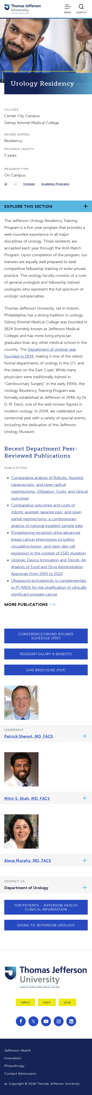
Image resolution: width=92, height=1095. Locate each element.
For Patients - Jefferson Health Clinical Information (46, 907)
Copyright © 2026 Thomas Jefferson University (44, 1084)
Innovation (12, 1058)
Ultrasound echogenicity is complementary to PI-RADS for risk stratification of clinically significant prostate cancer (49, 587)
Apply (25, 1002)
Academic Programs (55, 184)
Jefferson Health (17, 1050)
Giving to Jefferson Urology (46, 925)
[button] (85, 736)
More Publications (26, 604)
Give (67, 1002)
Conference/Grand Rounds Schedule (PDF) (46, 636)
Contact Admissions (20, 1074)
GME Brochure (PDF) (46, 670)
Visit (46, 1002)
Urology (29, 184)
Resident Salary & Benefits (46, 654)
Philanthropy (14, 1066)
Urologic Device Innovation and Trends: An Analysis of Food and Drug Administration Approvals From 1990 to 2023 (48, 567)
